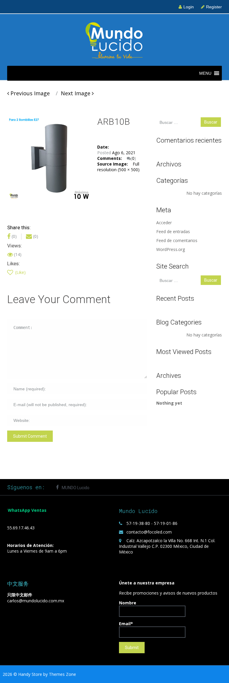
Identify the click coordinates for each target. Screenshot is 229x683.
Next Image (76, 93)
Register (214, 6)
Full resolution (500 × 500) (118, 166)
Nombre (127, 603)
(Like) (20, 272)
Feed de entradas (173, 231)
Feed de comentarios (176, 240)
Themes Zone (62, 674)
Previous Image (29, 93)
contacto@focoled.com (149, 532)
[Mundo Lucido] (114, 39)
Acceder (164, 222)
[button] (205, 73)
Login (188, 6)
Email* (126, 623)
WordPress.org (170, 249)
